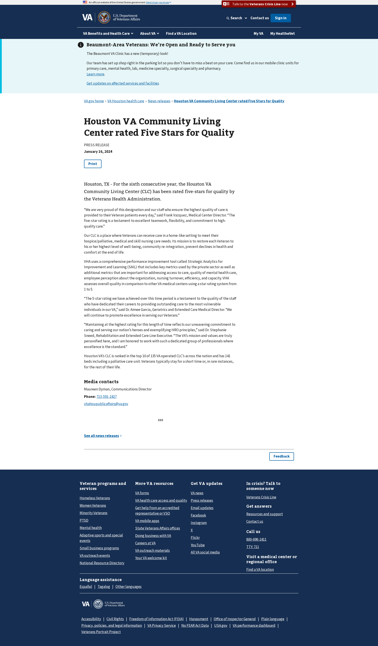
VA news (197, 493)
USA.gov (220, 625)
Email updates (202, 507)
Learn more (95, 74)
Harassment (198, 618)
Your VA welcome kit (151, 557)
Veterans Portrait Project (101, 631)
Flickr (195, 537)
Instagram (199, 522)
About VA (148, 33)
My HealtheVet (282, 33)
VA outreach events (95, 555)
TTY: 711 (252, 546)
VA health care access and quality (161, 500)
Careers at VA (145, 543)
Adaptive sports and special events (101, 538)
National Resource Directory (102, 563)
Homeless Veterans (95, 498)
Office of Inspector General (235, 618)
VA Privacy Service (161, 625)
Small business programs (99, 548)
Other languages (129, 586)
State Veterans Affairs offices (157, 528)
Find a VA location (260, 569)
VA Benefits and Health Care (106, 33)
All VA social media (205, 552)
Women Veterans (93, 505)
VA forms (142, 493)
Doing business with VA (153, 535)
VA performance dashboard (254, 625)
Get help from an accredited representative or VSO (157, 510)
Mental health (91, 527)
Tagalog (104, 586)
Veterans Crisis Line (261, 497)
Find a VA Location (181, 33)
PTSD (84, 520)
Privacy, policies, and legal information (111, 625)
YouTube (198, 545)
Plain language (272, 618)
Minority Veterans (93, 512)
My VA (258, 33)
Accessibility (91, 618)
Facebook (198, 515)
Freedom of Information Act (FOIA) (156, 618)
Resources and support (264, 514)
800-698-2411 (256, 539)
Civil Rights (115, 618)
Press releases (202, 500)
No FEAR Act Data (195, 625)
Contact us (259, 18)
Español (86, 586)
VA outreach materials (152, 550)
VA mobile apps (147, 520)
